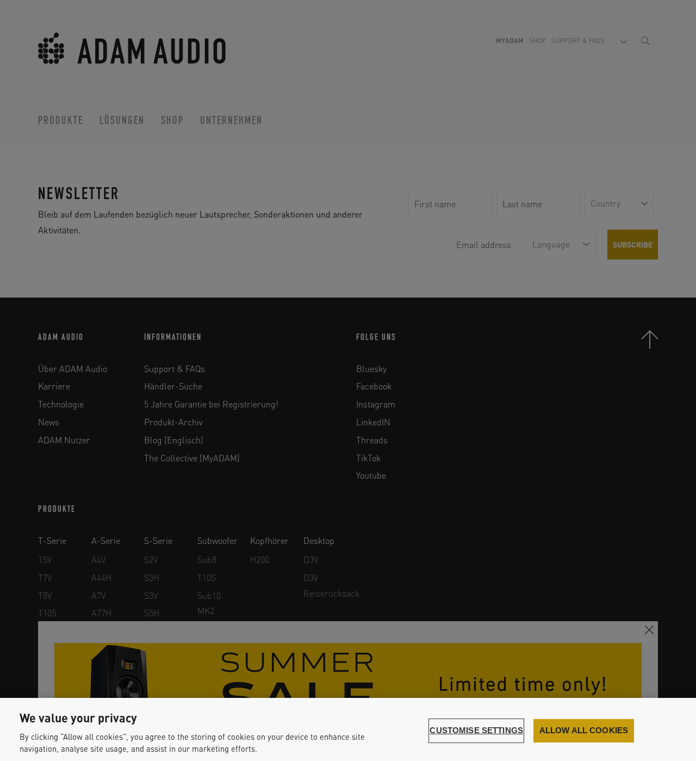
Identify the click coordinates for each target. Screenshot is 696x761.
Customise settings (476, 730)
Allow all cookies (584, 730)
